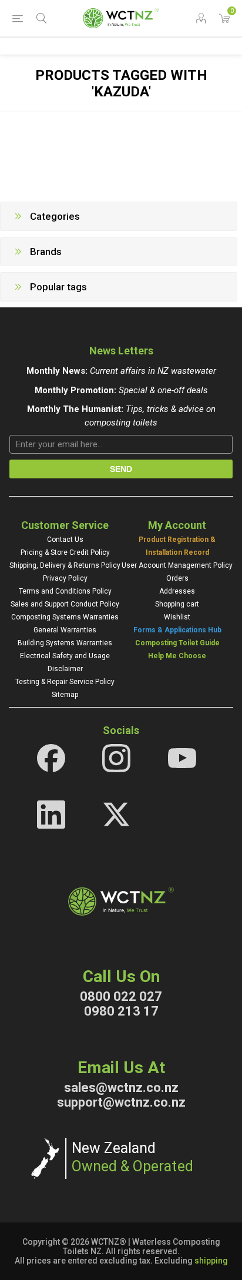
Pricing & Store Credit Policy (65, 552)
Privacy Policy (65, 578)
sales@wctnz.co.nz (121, 1087)
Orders (177, 578)
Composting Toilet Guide (177, 643)
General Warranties (64, 630)
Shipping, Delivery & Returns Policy (64, 565)
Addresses (177, 591)
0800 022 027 (121, 996)
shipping (211, 1260)
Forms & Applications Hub (177, 630)
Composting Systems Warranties (65, 617)
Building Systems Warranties (65, 643)
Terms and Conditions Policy (65, 591)
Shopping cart (177, 604)
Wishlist (177, 617)
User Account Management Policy (177, 565)
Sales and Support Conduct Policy (65, 604)
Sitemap (65, 695)
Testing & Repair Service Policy (65, 682)
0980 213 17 (121, 1011)
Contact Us (65, 539)
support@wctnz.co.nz (121, 1102)
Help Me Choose (177, 656)
